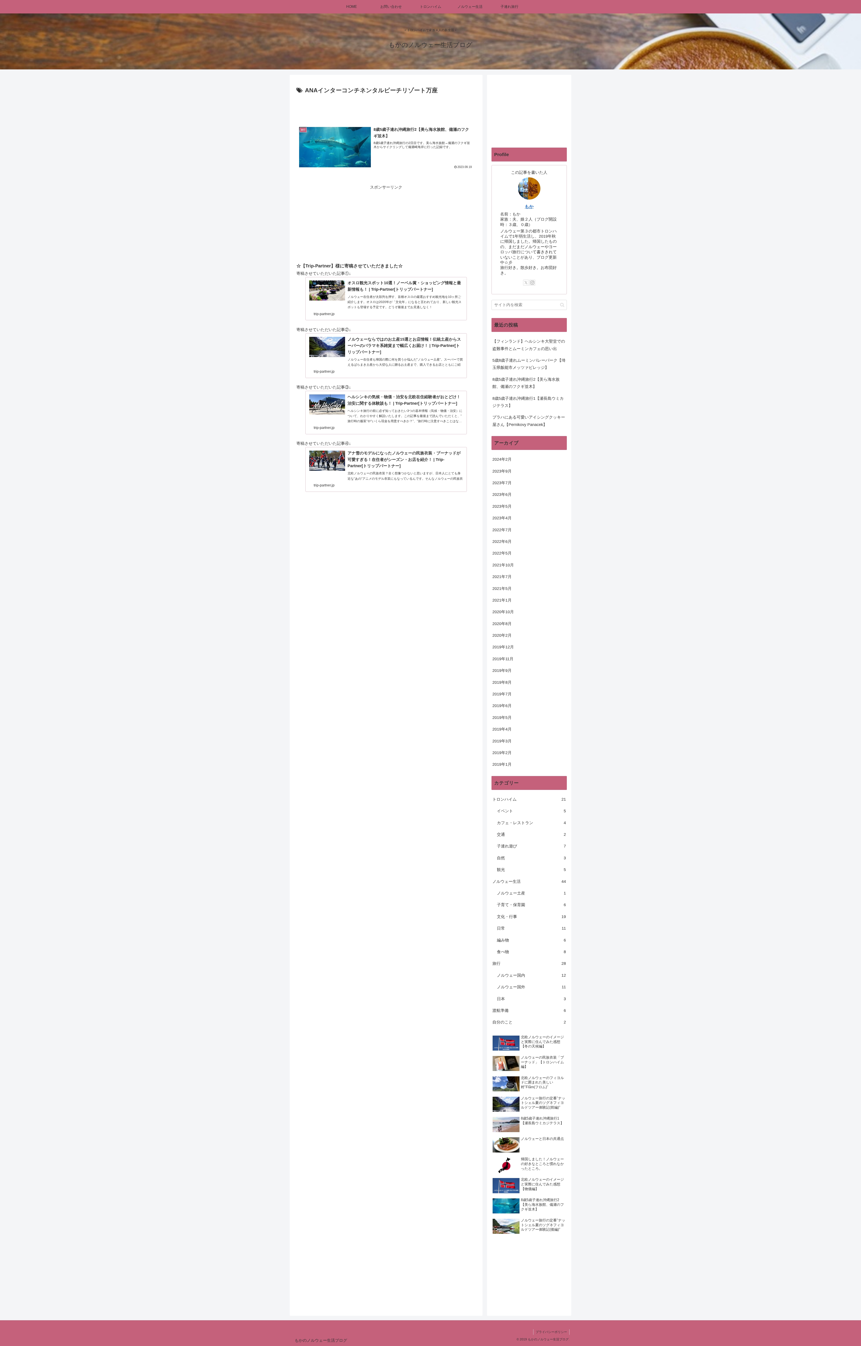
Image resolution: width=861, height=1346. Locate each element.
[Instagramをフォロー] (532, 283)
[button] (562, 304)
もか (529, 206)
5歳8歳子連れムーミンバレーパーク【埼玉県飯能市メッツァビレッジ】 (528, 364)
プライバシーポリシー (551, 1332)
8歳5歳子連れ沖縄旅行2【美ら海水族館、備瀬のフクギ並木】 (526, 383)
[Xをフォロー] (526, 283)
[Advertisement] (386, 108)
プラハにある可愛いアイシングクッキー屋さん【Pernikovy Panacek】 (528, 421)
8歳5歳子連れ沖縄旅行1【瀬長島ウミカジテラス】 (528, 402)
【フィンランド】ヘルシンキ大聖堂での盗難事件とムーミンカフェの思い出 (528, 345)
